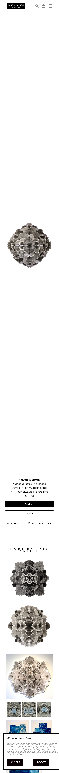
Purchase (29, 504)
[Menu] (50, 6)
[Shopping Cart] (43, 6)
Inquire (29, 513)
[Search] (37, 6)
